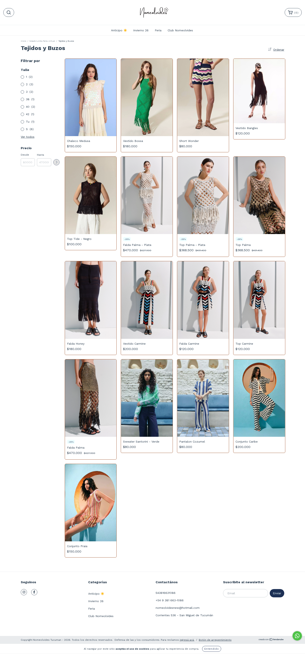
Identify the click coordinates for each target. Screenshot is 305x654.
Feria (158, 30)
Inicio (23, 41)
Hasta (40, 154)
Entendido (211, 648)
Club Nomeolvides (180, 30)
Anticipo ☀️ (119, 30)
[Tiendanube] (271, 640)
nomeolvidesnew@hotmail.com (178, 607)
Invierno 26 (141, 30)
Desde (25, 154)
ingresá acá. (187, 639)
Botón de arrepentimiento (215, 639)
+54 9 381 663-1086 (170, 600)
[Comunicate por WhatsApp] (297, 636)
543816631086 (166, 592)
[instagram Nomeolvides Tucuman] (24, 592)
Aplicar (56, 162)
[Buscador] (8, 12)
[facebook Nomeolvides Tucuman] (34, 592)
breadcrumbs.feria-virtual (42, 41)
